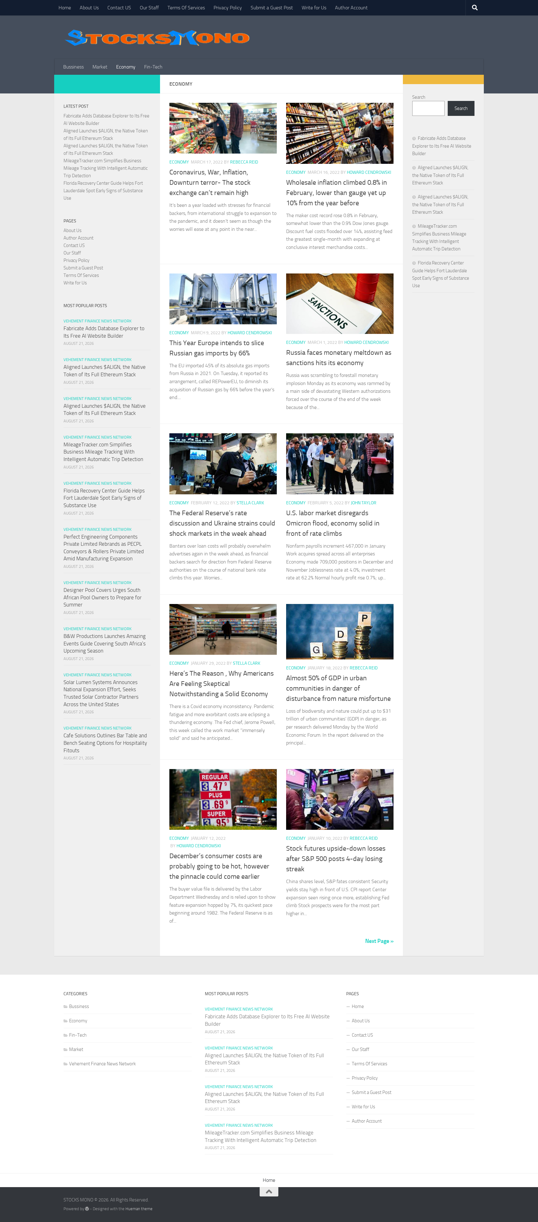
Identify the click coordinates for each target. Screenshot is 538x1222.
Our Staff (149, 8)
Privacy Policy (228, 8)
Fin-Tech (153, 67)
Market (99, 67)
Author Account (351, 8)
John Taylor (363, 503)
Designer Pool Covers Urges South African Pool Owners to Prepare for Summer (103, 597)
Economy (125, 67)
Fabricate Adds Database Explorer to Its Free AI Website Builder (441, 146)
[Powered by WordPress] (87, 1209)
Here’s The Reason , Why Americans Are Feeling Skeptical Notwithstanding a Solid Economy (221, 683)
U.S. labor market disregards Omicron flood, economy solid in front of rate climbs (333, 523)
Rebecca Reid (244, 162)
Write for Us (314, 8)
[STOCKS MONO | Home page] (157, 37)
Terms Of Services (186, 8)
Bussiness (73, 67)
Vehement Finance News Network (97, 321)
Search (418, 97)
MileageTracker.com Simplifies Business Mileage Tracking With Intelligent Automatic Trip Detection (106, 168)
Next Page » (379, 941)
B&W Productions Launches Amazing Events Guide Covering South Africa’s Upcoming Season (105, 643)
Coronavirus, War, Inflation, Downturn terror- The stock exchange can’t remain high (210, 182)
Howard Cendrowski (369, 172)
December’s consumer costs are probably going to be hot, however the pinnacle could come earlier (219, 866)
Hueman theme (139, 1208)
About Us (89, 8)
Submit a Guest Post (272, 8)
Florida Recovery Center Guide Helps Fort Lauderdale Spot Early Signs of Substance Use (103, 190)
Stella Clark (250, 503)
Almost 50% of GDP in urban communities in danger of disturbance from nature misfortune (338, 688)
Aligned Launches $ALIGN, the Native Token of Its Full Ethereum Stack (440, 175)
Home (65, 8)
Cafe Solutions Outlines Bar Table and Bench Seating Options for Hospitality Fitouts (105, 742)
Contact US (119, 8)
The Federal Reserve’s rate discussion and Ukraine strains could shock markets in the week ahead (222, 523)
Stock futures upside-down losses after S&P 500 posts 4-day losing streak (335, 858)
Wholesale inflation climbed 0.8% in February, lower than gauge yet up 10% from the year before (336, 192)
